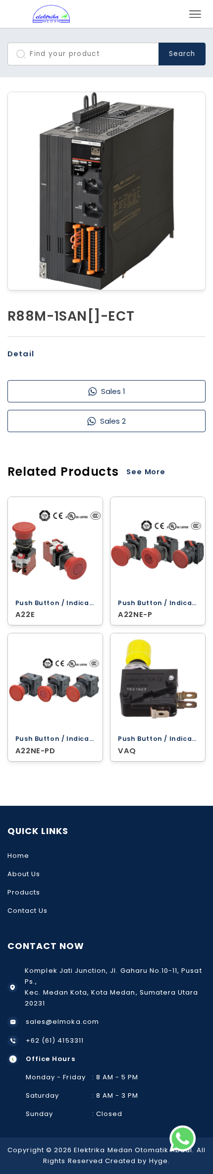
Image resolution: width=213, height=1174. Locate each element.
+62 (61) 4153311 (55, 1040)
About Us (23, 874)
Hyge (158, 1161)
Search (182, 53)
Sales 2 (113, 421)
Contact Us (27, 910)
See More (145, 471)
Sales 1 (113, 391)
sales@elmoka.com (62, 1021)
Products (23, 892)
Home (18, 855)
